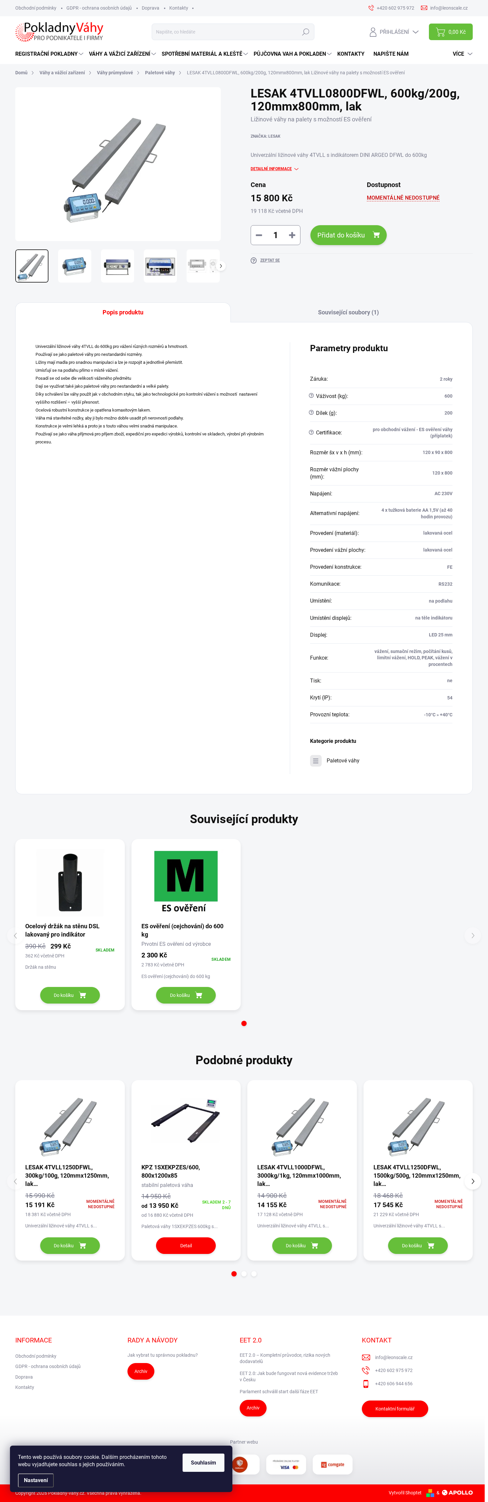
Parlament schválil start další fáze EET (279, 1391)
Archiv (140, 1371)
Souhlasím (203, 1463)
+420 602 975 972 (394, 1370)
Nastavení (36, 1480)
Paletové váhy (343, 760)
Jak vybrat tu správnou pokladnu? (162, 1355)
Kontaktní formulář (395, 1408)
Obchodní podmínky (35, 8)
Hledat (306, 31)
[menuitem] (50, 54)
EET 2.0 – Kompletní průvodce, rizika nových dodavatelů (285, 1358)
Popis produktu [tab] (123, 312)
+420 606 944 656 (394, 1383)
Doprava (150, 8)
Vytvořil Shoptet (405, 1492)
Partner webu (244, 1442)
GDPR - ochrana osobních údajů (99, 8)
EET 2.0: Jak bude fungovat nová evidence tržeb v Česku (289, 1377)
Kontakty (178, 8)
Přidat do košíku (341, 235)
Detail (186, 1245)
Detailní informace (271, 168)
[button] (244, 1023)
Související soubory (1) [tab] (348, 312)
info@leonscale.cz (394, 1357)
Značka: (266, 136)
